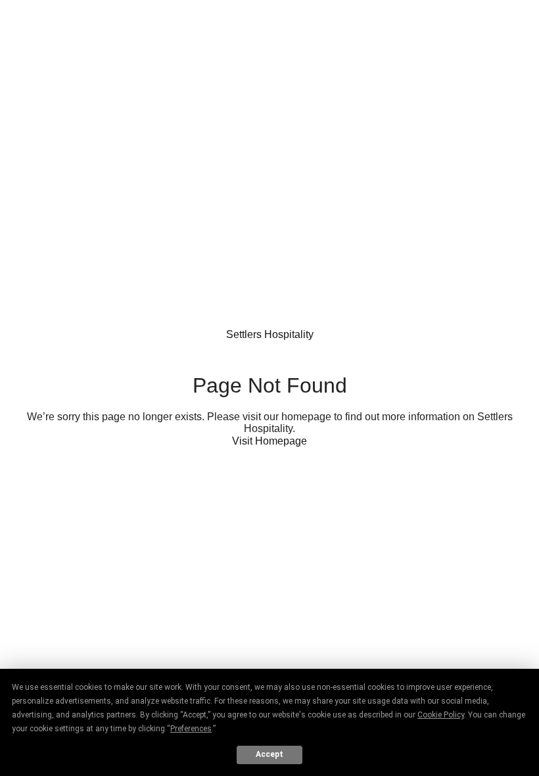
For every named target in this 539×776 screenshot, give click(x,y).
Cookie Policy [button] (440, 714)
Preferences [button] (191, 728)
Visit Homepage (269, 441)
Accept (269, 754)
